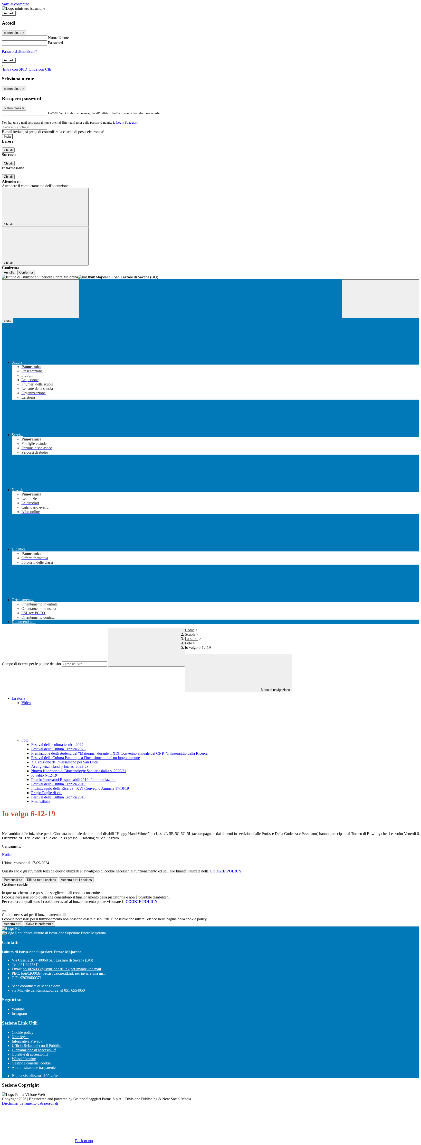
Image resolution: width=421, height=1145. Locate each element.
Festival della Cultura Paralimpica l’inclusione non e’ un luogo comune (85, 758)
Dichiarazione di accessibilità (34, 1050)
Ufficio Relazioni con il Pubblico (37, 1046)
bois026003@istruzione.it (62, 969)
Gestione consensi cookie (31, 1063)
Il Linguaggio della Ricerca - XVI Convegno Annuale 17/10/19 (80, 788)
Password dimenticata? (19, 51)
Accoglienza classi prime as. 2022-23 (59, 766)
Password (55, 43)
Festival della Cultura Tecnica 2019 (58, 784)
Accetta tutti (76, 880)
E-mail (53, 113)
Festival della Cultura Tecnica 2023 (58, 749)
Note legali (20, 1037)
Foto (188, 643)
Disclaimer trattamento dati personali (30, 1103)
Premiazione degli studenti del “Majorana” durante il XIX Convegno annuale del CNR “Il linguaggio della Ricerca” (120, 753)
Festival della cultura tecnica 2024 (57, 744)
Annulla (9, 272)
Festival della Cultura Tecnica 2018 (58, 797)
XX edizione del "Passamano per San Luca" (65, 762)
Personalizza (13, 880)
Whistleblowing (24, 1059)
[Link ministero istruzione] (23, 8)
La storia (191, 639)
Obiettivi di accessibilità (30, 1054)
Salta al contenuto (15, 4)
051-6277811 (29, 964)
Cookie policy (22, 1032)
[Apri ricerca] (380, 298)
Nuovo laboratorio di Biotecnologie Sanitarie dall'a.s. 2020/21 (78, 771)
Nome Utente (58, 38)
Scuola (190, 634)
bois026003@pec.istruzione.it (63, 973)
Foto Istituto (40, 801)
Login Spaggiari (127, 122)
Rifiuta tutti (41, 880)
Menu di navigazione (275, 690)
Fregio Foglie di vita (46, 793)
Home (189, 630)
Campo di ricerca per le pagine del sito (31, 664)
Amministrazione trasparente (34, 1067)
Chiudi (8, 150)
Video (26, 703)
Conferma (26, 272)
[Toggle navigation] (40, 298)
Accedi (9, 13)
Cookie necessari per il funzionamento (32, 915)
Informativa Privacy (27, 1041)
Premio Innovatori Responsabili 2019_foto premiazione (73, 780)
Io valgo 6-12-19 (44, 775)
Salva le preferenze (39, 924)
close (7, 320)
